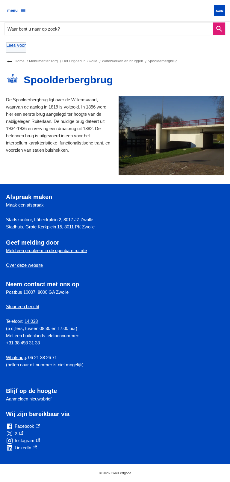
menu (12, 10)
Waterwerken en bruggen (122, 61)
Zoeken (219, 28)
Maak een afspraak (25, 204)
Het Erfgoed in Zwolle (79, 61)
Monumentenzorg (43, 61)
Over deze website (24, 265)
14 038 (31, 321)
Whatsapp (16, 357)
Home (20, 61)
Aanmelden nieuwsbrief (29, 398)
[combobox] (109, 28)
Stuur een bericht (22, 306)
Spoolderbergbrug (163, 61)
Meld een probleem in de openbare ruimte (46, 250)
